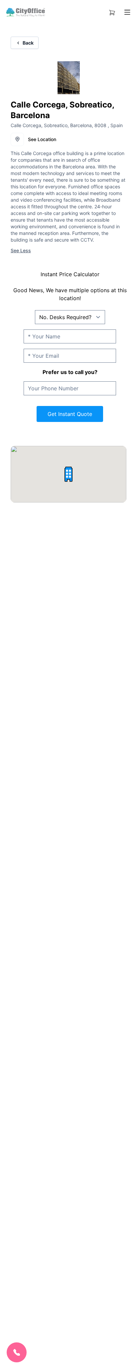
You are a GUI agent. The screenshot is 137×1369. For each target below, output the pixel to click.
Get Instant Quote (70, 414)
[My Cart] (112, 11)
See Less (21, 250)
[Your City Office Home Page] (25, 12)
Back (28, 43)
